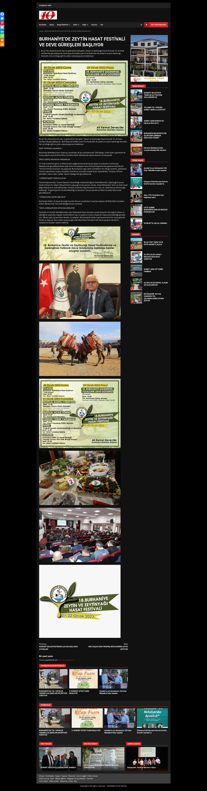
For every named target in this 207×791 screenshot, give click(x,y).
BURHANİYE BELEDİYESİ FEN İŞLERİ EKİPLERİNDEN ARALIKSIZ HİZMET (136, 122)
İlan (101, 25)
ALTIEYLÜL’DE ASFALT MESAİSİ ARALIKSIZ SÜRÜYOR (136, 244)
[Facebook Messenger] (2, 18)
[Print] (2, 40)
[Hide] (1, 48)
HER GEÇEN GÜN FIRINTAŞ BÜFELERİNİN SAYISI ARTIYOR (108, 646)
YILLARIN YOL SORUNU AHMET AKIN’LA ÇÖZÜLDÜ (136, 95)
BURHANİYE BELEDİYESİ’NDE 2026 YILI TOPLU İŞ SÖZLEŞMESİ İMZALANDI (136, 298)
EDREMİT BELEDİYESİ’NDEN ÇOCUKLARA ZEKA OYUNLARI (58, 646)
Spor (52, 778)
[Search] (141, 25)
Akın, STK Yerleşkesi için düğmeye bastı (136, 149)
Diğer (84, 25)
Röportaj (63, 781)
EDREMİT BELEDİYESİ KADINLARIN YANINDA (60, 759)
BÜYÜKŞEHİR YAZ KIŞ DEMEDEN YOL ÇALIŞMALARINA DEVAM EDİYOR (136, 284)
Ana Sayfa (42, 25)
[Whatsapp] (2, 36)
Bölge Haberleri (62, 25)
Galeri (75, 25)
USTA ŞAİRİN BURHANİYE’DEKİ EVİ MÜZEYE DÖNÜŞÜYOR (136, 197)
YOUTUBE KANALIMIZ (158, 25)
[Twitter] (2, 27)
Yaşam (57, 776)
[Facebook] (2, 14)
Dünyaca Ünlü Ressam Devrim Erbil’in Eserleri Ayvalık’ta (136, 170)
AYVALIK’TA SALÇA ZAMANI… (136, 210)
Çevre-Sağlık (81, 776)
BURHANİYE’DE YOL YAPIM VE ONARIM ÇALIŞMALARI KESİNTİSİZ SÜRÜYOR (53, 678)
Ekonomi (71, 776)
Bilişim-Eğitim (60, 778)
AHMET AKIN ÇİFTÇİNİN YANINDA (136, 257)
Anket (70, 781)
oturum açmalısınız (66, 660)
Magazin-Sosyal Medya (76, 778)
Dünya (51, 25)
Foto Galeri (43, 781)
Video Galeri (54, 781)
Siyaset (64, 776)
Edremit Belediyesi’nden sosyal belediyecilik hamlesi (136, 136)
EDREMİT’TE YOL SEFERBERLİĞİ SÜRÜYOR (147, 759)
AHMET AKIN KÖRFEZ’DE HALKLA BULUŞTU (136, 109)
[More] (2, 44)
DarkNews (111, 786)
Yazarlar (94, 25)
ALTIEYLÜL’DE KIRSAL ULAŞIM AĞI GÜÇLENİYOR (136, 271)
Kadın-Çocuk (44, 778)
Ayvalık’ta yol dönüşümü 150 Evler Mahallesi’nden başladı (113, 678)
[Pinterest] (2, 23)
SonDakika (49, 776)
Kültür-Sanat (92, 776)
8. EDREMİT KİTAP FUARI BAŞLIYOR (83, 678)
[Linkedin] (2, 31)
